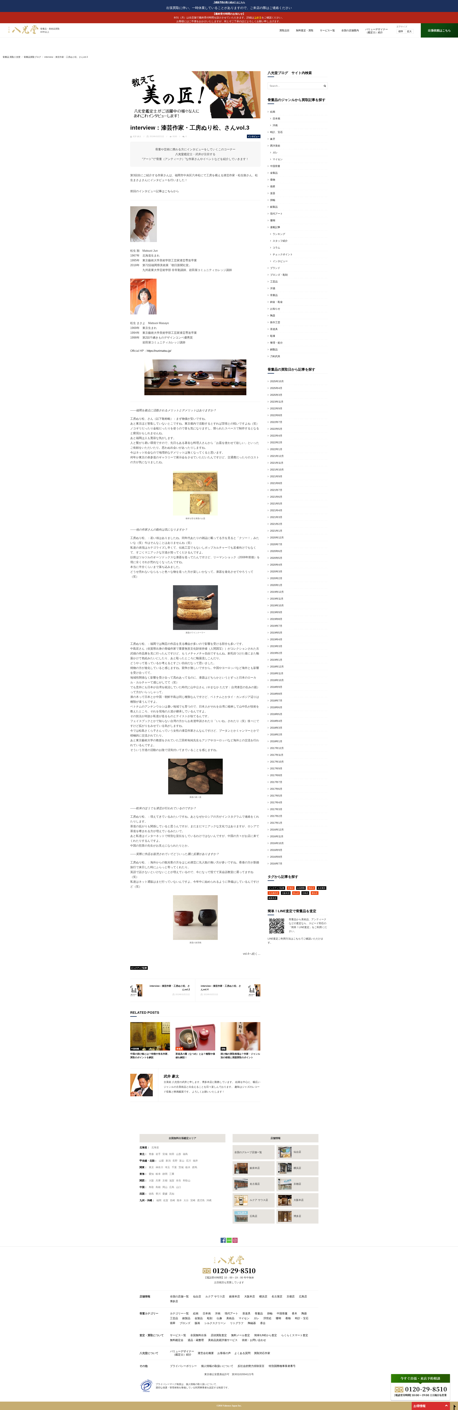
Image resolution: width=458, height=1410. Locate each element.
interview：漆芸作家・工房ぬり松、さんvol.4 (221, 988)
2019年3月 (276, 646)
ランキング (279, 234)
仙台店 (197, 1296)
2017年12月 (277, 748)
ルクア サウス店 (215, 1296)
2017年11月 (276, 754)
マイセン (278, 159)
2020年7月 (276, 544)
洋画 (275, 125)
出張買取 (301, 888)
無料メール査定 (240, 1335)
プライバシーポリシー (183, 1365)
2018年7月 (276, 700)
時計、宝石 (276, 132)
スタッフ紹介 (280, 240)
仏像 (219, 1318)
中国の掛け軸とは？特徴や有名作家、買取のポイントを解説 (150, 1055)
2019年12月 (277, 591)
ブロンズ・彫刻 (279, 274)
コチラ (258, 17)
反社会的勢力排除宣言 (251, 1365)
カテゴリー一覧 (179, 1313)
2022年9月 (276, 408)
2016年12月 (277, 829)
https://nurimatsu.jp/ (159, 350)
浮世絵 (267, 1318)
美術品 (230, 1318)
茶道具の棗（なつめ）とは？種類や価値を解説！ (195, 1055)
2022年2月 (276, 442)
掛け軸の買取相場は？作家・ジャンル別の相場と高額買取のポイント (240, 1055)
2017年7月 (276, 782)
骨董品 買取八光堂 (11, 57)
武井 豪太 (137, 136)
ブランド (275, 268)
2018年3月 (276, 727)
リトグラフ (236, 1323)
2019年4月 (276, 639)
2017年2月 (276, 816)
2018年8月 (276, 693)
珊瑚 (272, 220)
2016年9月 (276, 850)
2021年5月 (276, 503)
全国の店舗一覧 (179, 1296)
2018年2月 (276, 734)
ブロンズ (185, 1323)
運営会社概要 (206, 1353)
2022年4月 (276, 435)
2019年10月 (277, 605)
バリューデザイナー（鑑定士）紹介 (182, 1353)
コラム (276, 247)
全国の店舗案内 (350, 30)
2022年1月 (276, 449)
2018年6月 (276, 707)
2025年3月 (276, 394)
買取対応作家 (262, 1353)
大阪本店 (286, 893)
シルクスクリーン (215, 1323)
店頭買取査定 (219, 1335)
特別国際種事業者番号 (282, 1365)
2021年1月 (276, 530)
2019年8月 (276, 619)
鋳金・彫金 (276, 301)
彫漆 (272, 335)
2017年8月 (276, 775)
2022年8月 (276, 415)
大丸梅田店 (273, 893)
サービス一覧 (327, 30)
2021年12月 (277, 456)
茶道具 (179, 1049)
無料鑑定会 (176, 1340)
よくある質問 (242, 1353)
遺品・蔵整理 (196, 1340)
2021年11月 (276, 462)
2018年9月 (276, 687)
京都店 (291, 888)
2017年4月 (276, 802)
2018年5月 (276, 714)
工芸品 (274, 281)
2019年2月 (276, 653)
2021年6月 (276, 496)
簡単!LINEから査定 (265, 1335)
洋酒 (272, 288)
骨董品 (274, 295)
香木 (294, 1313)
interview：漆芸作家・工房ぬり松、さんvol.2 (170, 988)
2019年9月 (276, 612)
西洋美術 (275, 145)
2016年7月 (276, 863)
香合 (262, 1323)
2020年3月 (276, 571)
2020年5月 (276, 557)
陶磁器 (252, 1323)
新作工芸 (275, 322)
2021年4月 (276, 510)
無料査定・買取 (304, 30)
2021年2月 (276, 523)
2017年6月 (276, 788)
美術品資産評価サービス (223, 1340)
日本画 (276, 118)
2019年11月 (276, 598)
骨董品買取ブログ (32, 57)
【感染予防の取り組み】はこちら (229, 2)
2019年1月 (276, 659)
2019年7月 (276, 625)
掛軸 (223, 1049)
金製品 (274, 172)
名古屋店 (321, 888)
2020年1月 (276, 585)
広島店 (305, 893)
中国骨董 (135, 1049)
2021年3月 (276, 517)
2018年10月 (277, 680)
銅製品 (274, 349)
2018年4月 (276, 720)
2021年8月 (276, 483)
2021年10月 (277, 469)
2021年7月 (276, 490)
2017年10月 (277, 761)
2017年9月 (276, 768)
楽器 (272, 193)
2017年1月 (276, 822)
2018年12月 (277, 666)
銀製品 (274, 206)
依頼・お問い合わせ (254, 1340)
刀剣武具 (275, 356)
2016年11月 (276, 836)
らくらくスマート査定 (294, 1335)
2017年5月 (276, 795)
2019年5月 (276, 632)
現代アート (276, 213)
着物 (272, 179)
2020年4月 (276, 564)
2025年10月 (277, 381)
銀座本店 (272, 898)
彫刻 (209, 1318)
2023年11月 (276, 401)
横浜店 (315, 893)
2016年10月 (277, 843)
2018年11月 (276, 673)
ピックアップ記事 (139, 968)
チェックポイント (283, 254)
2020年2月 (276, 578)
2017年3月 (276, 809)
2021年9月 (276, 476)
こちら (169, 191)
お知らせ (275, 308)
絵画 (272, 111)
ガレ (275, 152)
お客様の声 (224, 1353)
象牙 (272, 138)
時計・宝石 (301, 1318)
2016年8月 (276, 856)
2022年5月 (276, 428)
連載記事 (275, 227)
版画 (197, 1323)
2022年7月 (276, 422)
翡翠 (272, 186)
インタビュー (254, 136)
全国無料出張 (198, 1335)
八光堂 (179, 154)
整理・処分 (276, 342)
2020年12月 (277, 537)
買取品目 (284, 30)
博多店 (311, 888)
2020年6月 (276, 551)
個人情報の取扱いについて (217, 1365)
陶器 (272, 315)
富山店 (296, 893)
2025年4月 (276, 388)
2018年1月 (276, 741)
